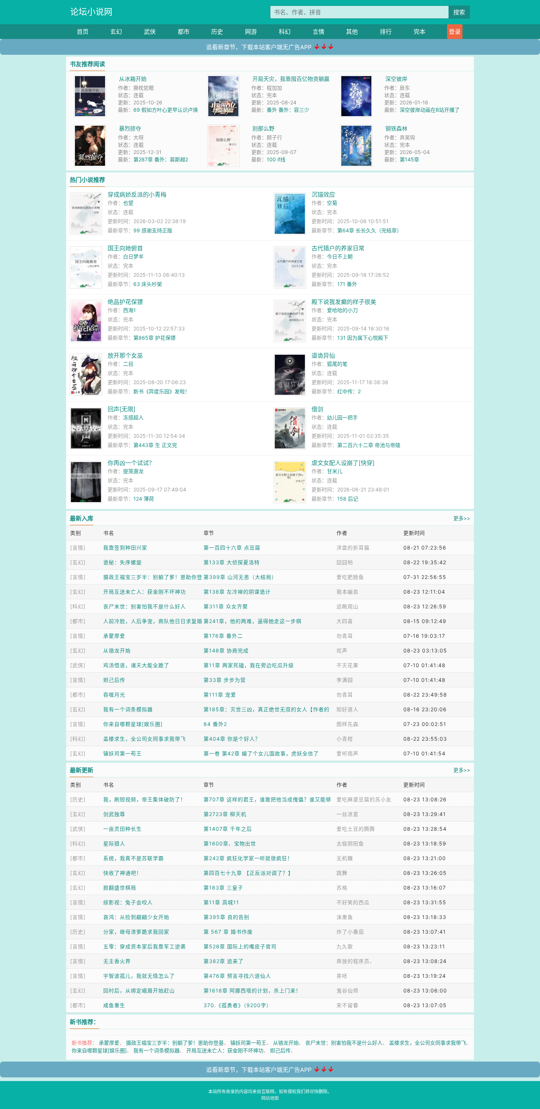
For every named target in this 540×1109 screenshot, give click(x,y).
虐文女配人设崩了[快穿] (343, 462)
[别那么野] (223, 128)
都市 (184, 31)
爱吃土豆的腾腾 (355, 829)
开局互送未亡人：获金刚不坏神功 (144, 592)
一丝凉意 (347, 814)
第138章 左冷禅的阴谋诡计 (237, 592)
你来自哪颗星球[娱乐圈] (133, 724)
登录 (455, 31)
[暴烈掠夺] (90, 128)
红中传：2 (349, 391)
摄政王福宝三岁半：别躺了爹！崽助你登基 (175, 1043)
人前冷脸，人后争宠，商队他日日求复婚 (152, 621)
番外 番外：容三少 (288, 110)
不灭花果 (347, 665)
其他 (352, 31)
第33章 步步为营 (225, 680)
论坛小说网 (91, 12)
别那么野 (263, 128)
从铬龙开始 (117, 650)
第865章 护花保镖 (154, 338)
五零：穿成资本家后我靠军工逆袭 (144, 946)
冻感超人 (133, 417)
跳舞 (342, 873)
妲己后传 (114, 680)
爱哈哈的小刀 (342, 310)
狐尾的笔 (337, 364)
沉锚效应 (323, 194)
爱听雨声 (347, 753)
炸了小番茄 (350, 932)
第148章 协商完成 (226, 650)
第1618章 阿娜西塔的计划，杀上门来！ (252, 990)
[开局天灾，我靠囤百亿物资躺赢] (223, 79)
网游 (251, 31)
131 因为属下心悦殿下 (362, 338)
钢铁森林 (396, 128)
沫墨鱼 (344, 917)
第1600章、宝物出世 (230, 843)
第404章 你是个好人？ (232, 739)
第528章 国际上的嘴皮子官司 (240, 946)
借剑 (317, 409)
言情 (318, 31)
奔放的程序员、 (355, 961)
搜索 (459, 12)
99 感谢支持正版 (152, 230)
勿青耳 (344, 636)
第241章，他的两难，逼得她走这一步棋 (253, 621)
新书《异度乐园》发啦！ (161, 391)
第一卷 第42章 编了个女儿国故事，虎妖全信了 (261, 753)
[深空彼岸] (356, 79)
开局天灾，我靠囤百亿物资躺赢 (291, 78)
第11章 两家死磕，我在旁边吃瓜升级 (249, 665)
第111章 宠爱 (220, 694)
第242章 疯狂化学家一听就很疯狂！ (248, 858)
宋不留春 (347, 1005)
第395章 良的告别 (226, 917)
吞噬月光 (114, 694)
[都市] (78, 621)
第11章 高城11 (221, 902)
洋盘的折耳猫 (353, 547)
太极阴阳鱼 (350, 843)
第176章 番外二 (223, 636)
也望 (128, 203)
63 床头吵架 (147, 284)
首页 (83, 31)
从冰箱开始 (133, 78)
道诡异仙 (323, 355)
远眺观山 (347, 606)
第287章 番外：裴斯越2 (160, 159)
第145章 (409, 159)
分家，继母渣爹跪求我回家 (136, 932)
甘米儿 (334, 471)
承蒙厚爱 (114, 636)
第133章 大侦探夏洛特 (232, 562)
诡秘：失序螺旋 (122, 562)
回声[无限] (122, 409)
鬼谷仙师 (347, 990)
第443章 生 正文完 (155, 445)
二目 (128, 364)
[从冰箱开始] (90, 79)
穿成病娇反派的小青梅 (137, 194)
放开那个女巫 (125, 355)
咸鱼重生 (114, 1005)
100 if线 (276, 159)
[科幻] (78, 606)
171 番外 (347, 284)
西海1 (129, 310)
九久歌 (344, 946)
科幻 (285, 31)
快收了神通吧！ (122, 873)
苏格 (342, 887)
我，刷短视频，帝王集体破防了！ (144, 799)
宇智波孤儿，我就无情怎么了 (139, 976)
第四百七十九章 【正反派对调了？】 (249, 873)
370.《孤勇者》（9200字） (238, 1005)
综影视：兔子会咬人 (128, 902)
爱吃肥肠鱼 (350, 577)
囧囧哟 (344, 562)
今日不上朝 (340, 256)
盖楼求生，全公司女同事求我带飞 (144, 739)
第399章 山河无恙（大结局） (240, 577)
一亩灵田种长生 (122, 829)
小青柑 (344, 739)
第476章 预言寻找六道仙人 (237, 976)
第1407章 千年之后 (228, 829)
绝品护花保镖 (125, 301)
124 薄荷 (143, 499)
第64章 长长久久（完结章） (369, 230)
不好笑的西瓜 (353, 902)
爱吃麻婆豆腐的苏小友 (364, 799)
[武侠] (78, 665)
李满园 (344, 680)
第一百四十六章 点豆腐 (232, 547)
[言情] (78, 547)
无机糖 (344, 858)
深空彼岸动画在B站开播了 (430, 110)
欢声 (342, 650)
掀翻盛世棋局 (119, 887)
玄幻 (116, 31)
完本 (419, 31)
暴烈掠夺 (130, 128)
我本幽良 (347, 592)
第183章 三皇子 (223, 887)
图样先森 (347, 724)
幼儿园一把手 (342, 417)
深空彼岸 (396, 78)
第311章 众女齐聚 (226, 606)
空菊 (332, 203)
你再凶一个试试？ (131, 462)
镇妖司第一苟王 (122, 753)
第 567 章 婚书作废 (228, 932)
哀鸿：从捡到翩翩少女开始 (136, 917)
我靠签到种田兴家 (125, 547)
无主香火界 (117, 961)
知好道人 (347, 709)
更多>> (461, 518)
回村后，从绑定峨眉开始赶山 (139, 990)
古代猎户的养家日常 (338, 248)
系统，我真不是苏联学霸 (133, 858)
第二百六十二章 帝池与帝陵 (368, 445)
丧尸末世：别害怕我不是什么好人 (144, 606)
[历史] (78, 799)
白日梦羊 (133, 256)
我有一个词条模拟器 (128, 709)
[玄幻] (78, 562)
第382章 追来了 (224, 961)
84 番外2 (215, 724)
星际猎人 (114, 843)
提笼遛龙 (133, 471)
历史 (217, 31)
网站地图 (270, 1098)
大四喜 (344, 621)
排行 (386, 31)
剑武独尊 (114, 814)
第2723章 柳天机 (225, 814)
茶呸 (342, 976)
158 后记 (347, 499)
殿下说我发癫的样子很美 (344, 301)
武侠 (150, 31)
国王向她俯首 (125, 248)
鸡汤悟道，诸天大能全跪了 (136, 665)
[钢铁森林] (356, 128)
